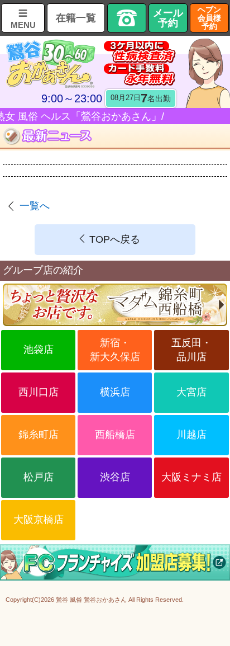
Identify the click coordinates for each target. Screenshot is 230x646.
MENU (23, 25)
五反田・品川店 (191, 349)
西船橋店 (115, 434)
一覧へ (35, 205)
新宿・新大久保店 (115, 349)
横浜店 (115, 392)
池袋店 (38, 349)
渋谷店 (115, 477)
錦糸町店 (38, 434)
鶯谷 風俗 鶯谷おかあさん (91, 599)
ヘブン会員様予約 (209, 18)
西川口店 (38, 392)
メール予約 (168, 18)
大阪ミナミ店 (191, 477)
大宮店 (191, 392)
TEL (126, 17)
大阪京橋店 (38, 519)
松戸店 (38, 477)
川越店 (191, 434)
